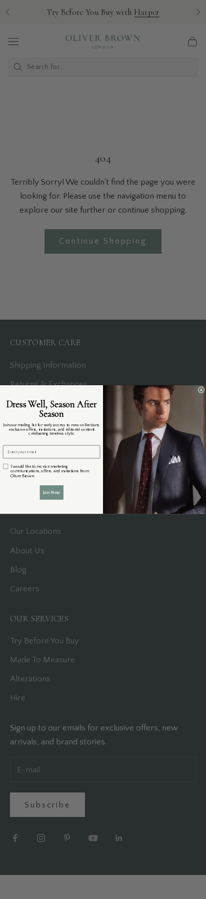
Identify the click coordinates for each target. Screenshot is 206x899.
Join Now (51, 492)
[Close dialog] (201, 390)
